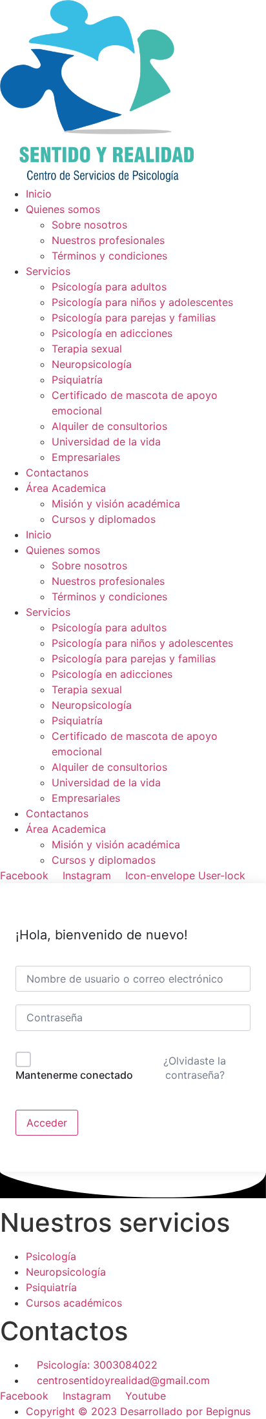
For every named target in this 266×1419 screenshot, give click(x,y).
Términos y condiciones (109, 596)
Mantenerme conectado (74, 1074)
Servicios (48, 612)
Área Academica (66, 828)
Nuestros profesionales (108, 581)
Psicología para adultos (109, 627)
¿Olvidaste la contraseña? (194, 1067)
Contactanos (57, 813)
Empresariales (86, 797)
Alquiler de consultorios (109, 767)
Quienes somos (63, 550)
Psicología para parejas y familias (134, 658)
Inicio (39, 534)
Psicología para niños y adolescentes (142, 643)
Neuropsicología (92, 705)
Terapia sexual (87, 689)
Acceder (46, 1122)
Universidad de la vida (106, 782)
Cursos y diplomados (104, 859)
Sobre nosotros (89, 565)
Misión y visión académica (116, 844)
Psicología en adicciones (112, 674)
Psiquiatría (77, 720)
